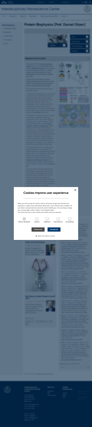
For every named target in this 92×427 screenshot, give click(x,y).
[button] (46, 236)
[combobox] (75, 190)
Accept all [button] (54, 229)
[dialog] (46, 213)
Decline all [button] (38, 229)
